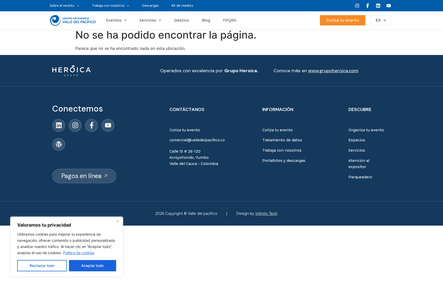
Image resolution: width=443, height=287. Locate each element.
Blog (206, 20)
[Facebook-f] (91, 125)
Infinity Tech (266, 213)
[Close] (118, 221)
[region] (66, 247)
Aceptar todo (92, 265)
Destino (181, 20)
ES (378, 20)
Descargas (150, 5)
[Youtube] (388, 5)
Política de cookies (78, 253)
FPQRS (229, 20)
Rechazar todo (42, 265)
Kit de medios (182, 5)
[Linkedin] (378, 5)
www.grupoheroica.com (333, 71)
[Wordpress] (58, 144)
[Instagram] (357, 5)
